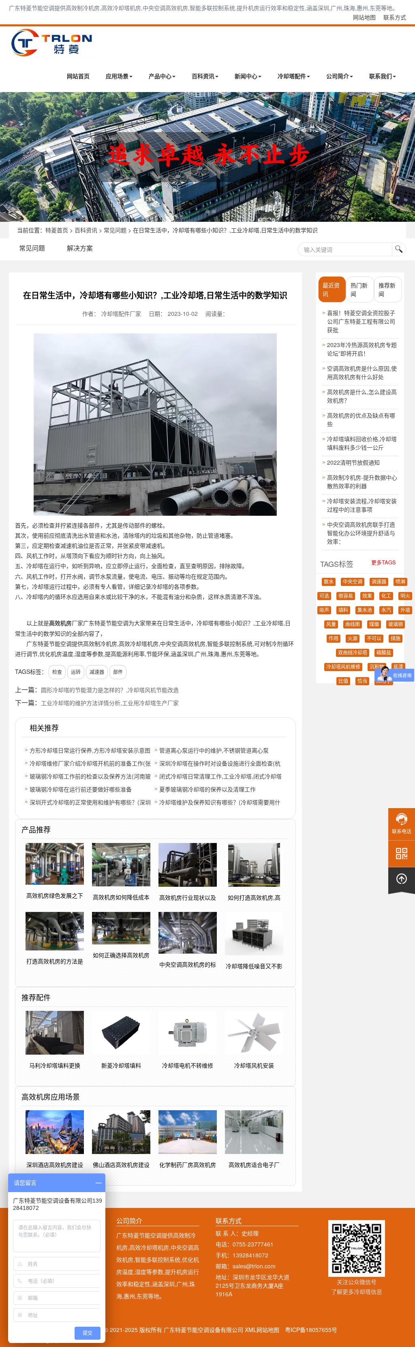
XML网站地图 (262, 1330)
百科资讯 (203, 76)
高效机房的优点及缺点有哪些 (361, 419)
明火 (405, 596)
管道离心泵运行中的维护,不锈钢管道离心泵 (214, 750)
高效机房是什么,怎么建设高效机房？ (362, 396)
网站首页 (78, 76)
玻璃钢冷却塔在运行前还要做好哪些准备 (81, 789)
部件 (118, 671)
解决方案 (80, 248)
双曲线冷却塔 (352, 653)
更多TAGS (383, 562)
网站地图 (364, 17)
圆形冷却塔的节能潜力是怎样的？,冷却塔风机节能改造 (110, 690)
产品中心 (160, 76)
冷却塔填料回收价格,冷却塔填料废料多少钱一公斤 (362, 443)
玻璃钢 (395, 624)
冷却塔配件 (292, 76)
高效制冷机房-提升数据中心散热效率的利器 (362, 481)
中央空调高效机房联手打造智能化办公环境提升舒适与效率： (361, 532)
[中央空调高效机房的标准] (207, 157)
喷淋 (400, 582)
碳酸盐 (383, 653)
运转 (76, 671)
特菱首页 (56, 230)
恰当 (362, 681)
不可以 (374, 638)
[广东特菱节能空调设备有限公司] (52, 52)
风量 (331, 624)
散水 (329, 582)
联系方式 (394, 17)
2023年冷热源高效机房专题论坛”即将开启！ (362, 349)
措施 (395, 638)
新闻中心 (246, 76)
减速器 (97, 671)
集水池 (364, 610)
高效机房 (60, 623)
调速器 (379, 582)
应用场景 (117, 76)
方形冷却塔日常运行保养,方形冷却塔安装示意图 (90, 750)
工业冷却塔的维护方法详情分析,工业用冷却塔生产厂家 (110, 703)
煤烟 (374, 624)
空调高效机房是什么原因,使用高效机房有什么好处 (362, 372)
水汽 (386, 610)
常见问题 (115, 230)
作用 (333, 638)
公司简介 (337, 76)
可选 (324, 596)
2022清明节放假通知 (353, 462)
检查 (57, 671)
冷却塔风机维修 (343, 667)
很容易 (345, 596)
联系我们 (380, 76)
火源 (352, 638)
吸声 (324, 610)
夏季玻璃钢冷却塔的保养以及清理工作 (207, 789)
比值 (343, 681)
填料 (343, 610)
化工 (386, 596)
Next (8, 157)
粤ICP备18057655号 (311, 1330)
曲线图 (352, 624)
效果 (367, 596)
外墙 (405, 610)
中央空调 (352, 582)
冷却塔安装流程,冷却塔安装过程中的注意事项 (362, 505)
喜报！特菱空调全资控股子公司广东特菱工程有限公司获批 (361, 321)
